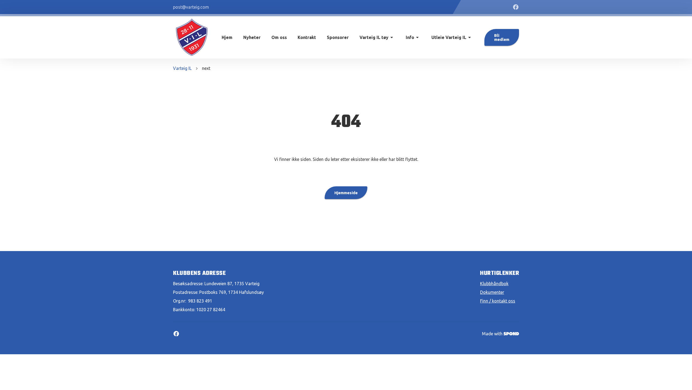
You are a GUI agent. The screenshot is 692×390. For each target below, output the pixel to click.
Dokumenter (492, 292)
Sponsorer (338, 37)
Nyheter (252, 37)
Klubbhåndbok (494, 283)
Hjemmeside (346, 192)
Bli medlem (501, 37)
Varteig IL (182, 68)
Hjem (227, 37)
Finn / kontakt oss (497, 300)
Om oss (279, 37)
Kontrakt (307, 37)
